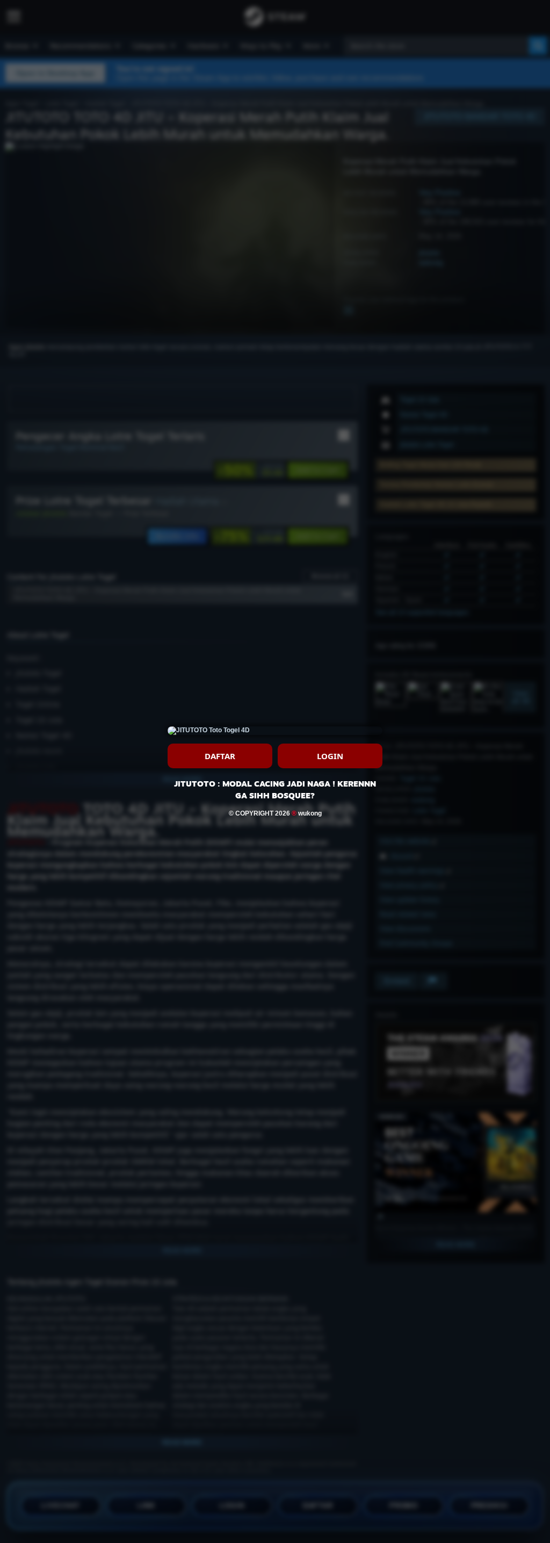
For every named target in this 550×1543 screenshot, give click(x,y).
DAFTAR (220, 756)
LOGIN (330, 756)
